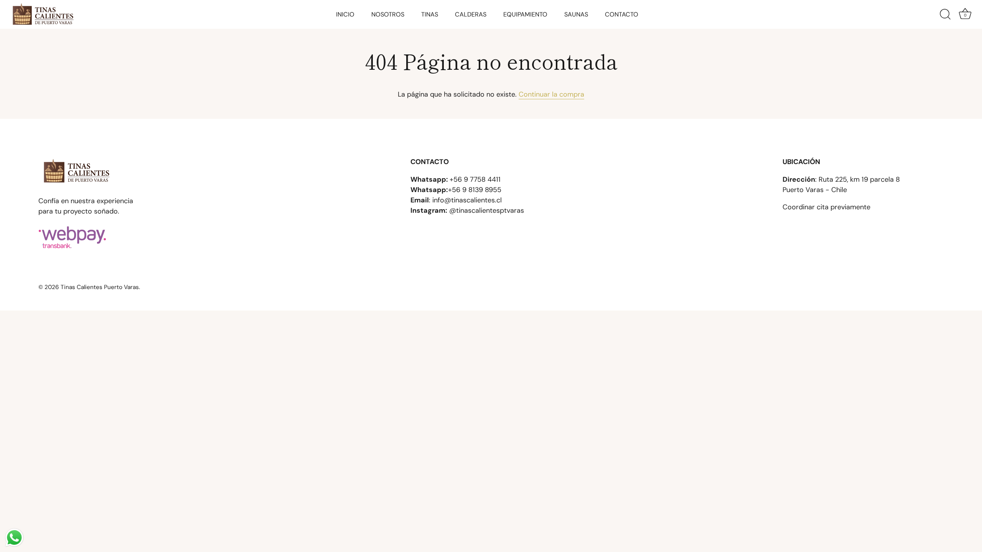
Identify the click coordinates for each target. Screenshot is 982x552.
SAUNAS (576, 14)
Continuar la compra (551, 94)
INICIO (345, 14)
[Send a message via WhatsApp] (14, 537)
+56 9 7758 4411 (475, 179)
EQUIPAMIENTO (525, 14)
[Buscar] (945, 14)
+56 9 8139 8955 (474, 189)
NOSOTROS (387, 14)
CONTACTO (621, 14)
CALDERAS (470, 14)
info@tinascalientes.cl (467, 200)
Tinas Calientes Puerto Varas (100, 287)
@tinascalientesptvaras (486, 210)
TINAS (429, 14)
